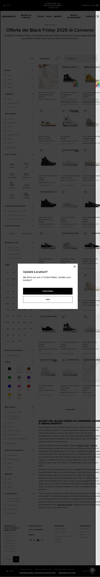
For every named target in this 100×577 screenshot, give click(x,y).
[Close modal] (75, 266)
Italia (48, 299)
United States (47, 291)
